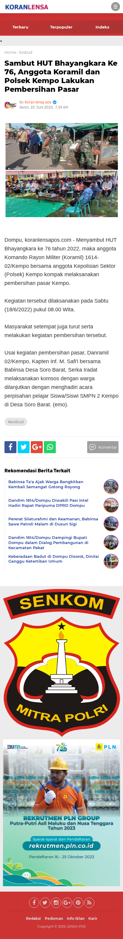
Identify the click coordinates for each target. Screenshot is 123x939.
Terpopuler (61, 27)
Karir (92, 918)
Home (10, 52)
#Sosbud (16, 422)
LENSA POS (76, 926)
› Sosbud (24, 52)
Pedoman (54, 918)
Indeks (102, 27)
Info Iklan (75, 918)
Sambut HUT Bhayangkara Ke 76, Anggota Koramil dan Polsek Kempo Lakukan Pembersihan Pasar (60, 76)
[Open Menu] (115, 6)
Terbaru (20, 27)
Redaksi (33, 918)
